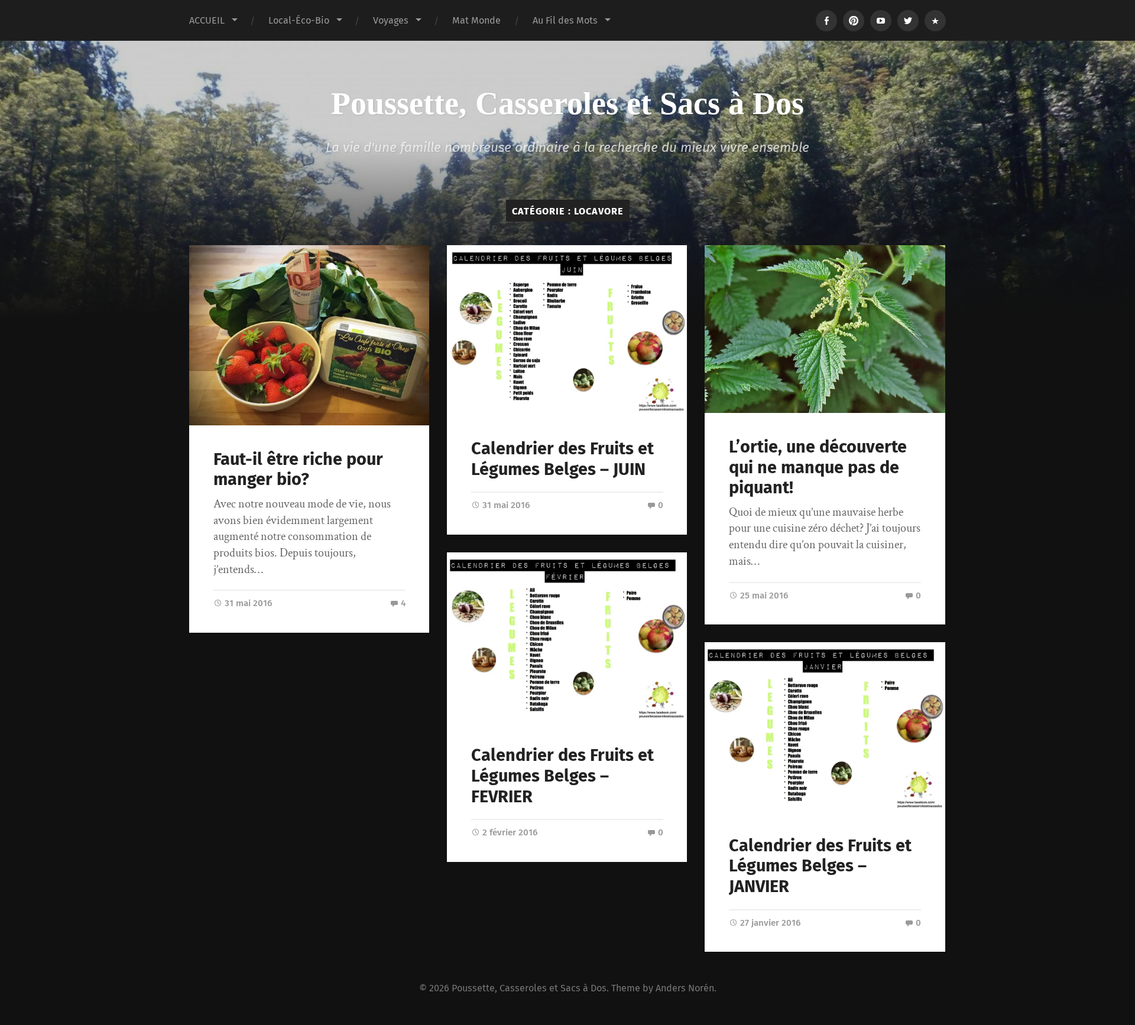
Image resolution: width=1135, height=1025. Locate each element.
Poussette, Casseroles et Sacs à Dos (567, 103)
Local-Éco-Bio (298, 20)
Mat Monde (476, 20)
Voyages (390, 20)
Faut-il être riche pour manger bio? (298, 469)
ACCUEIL (207, 20)
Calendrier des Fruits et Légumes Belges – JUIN (562, 459)
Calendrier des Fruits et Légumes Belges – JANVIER (820, 866)
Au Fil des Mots (565, 20)
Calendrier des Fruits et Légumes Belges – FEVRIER (562, 775)
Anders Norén (685, 988)
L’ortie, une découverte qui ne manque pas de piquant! (818, 467)
